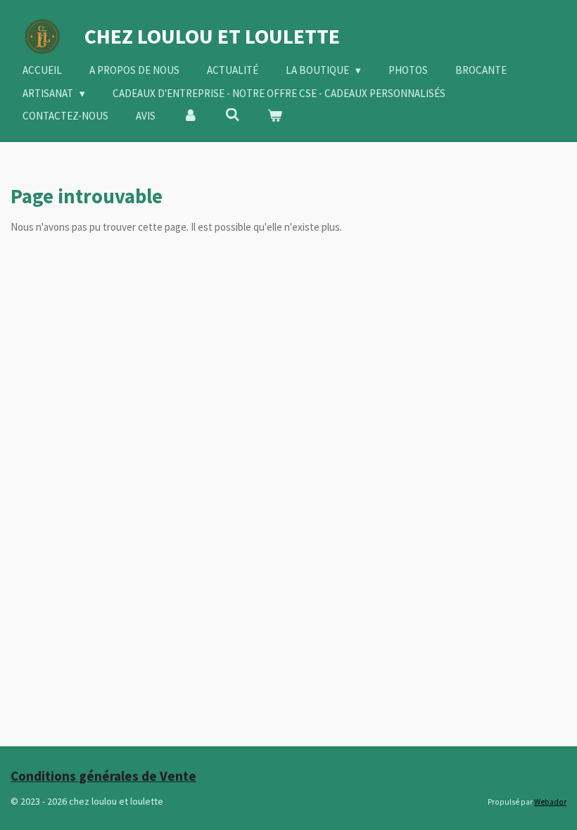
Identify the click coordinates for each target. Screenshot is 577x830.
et (212, 36)
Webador (550, 802)
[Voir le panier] (275, 116)
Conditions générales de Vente (103, 775)
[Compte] (190, 116)
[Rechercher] (232, 115)
